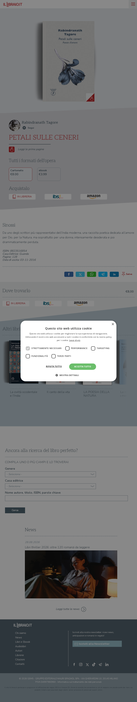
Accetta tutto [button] (82, 366)
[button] (68, 375)
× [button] (112, 324)
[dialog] (68, 351)
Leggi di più (74, 340)
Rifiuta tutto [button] (54, 366)
